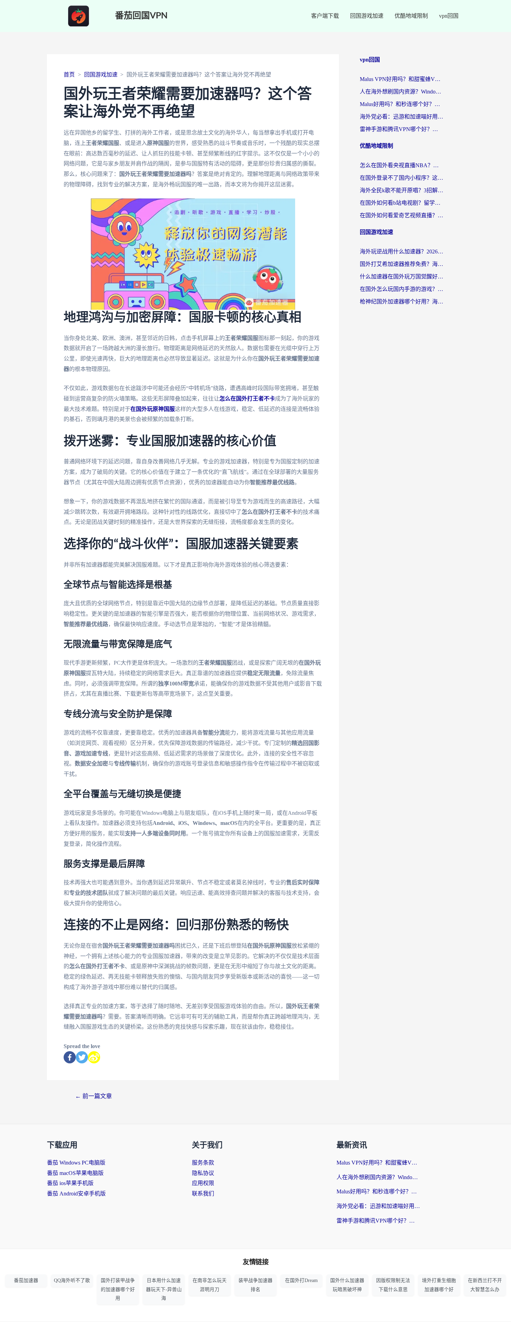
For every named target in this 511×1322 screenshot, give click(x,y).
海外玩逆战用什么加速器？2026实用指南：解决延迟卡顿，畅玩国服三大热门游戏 (401, 251)
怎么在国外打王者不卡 (247, 399)
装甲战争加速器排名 (255, 1285)
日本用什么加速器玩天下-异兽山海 (164, 1289)
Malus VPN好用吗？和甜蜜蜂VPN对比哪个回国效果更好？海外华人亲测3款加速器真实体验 (401, 79)
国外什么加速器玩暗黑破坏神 (347, 1285)
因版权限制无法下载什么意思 (393, 1285)
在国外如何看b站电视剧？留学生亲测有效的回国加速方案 (401, 203)
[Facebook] (70, 1057)
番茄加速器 (26, 1280)
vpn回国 (449, 16)
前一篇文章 (93, 1096)
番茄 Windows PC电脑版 (76, 1163)
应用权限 (203, 1183)
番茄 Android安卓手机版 (76, 1194)
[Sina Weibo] (94, 1057)
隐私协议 (203, 1173)
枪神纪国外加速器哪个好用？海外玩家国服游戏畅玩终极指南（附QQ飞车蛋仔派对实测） (401, 302)
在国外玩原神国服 (152, 409)
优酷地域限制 (411, 16)
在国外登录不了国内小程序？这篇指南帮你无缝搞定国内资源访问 (401, 178)
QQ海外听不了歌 (72, 1280)
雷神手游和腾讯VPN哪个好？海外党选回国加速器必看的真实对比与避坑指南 (401, 129)
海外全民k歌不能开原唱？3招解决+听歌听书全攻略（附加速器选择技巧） (401, 190)
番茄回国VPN (141, 15)
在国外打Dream (301, 1280)
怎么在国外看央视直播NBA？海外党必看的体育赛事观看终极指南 (401, 165)
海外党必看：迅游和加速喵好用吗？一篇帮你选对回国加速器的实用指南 (401, 117)
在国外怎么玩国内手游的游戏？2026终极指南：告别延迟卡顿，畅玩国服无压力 (401, 289)
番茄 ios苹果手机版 (70, 1183)
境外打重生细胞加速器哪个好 (439, 1285)
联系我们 (203, 1194)
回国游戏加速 (366, 16)
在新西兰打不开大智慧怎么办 (485, 1285)
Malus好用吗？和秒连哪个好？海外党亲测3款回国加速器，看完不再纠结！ (401, 104)
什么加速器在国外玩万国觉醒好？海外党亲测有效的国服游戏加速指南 (401, 276)
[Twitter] (82, 1057)
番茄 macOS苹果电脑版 (75, 1173)
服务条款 (203, 1163)
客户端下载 (325, 16)
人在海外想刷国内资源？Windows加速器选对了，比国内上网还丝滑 (401, 92)
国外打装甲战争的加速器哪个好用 (118, 1289)
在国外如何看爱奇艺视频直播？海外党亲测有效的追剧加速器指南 (401, 215)
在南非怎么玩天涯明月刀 (210, 1285)
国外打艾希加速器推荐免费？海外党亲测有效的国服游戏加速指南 (401, 264)
